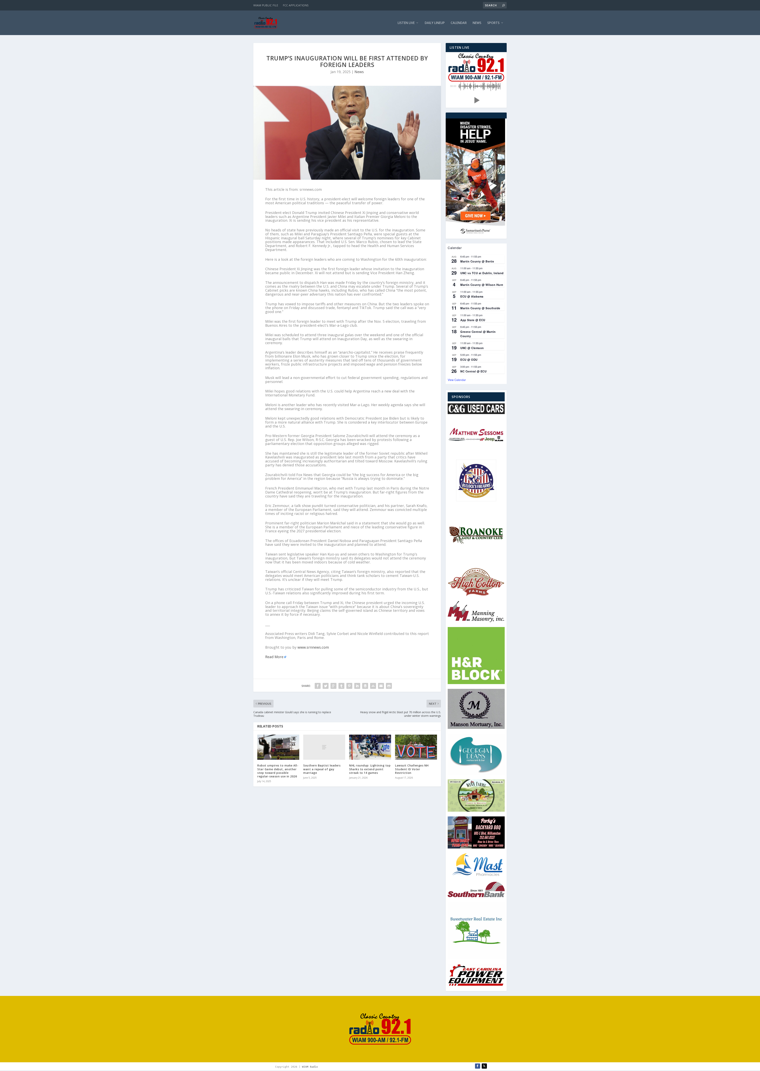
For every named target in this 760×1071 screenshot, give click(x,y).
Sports (493, 23)
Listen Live (406, 23)
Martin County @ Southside (480, 308)
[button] (476, 100)
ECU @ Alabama (472, 296)
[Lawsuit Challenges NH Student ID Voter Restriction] (416, 747)
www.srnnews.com (313, 647)
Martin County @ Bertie (477, 261)
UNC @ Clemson (472, 348)
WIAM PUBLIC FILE (265, 5)
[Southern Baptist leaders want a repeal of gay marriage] (324, 747)
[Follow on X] (484, 1066)
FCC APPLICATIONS (296, 5)
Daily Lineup (435, 23)
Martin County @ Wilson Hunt (481, 285)
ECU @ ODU (469, 360)
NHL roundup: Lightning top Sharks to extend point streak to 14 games (369, 769)
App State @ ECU (472, 320)
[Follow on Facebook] (477, 1066)
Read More (274, 656)
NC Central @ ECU (473, 371)
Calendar (459, 23)
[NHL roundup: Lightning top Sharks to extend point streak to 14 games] (370, 747)
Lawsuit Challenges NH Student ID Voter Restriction (412, 769)
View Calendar (457, 380)
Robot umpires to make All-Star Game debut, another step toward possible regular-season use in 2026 (277, 771)
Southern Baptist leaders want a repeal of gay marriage (321, 769)
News (477, 23)
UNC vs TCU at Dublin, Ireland (482, 273)
